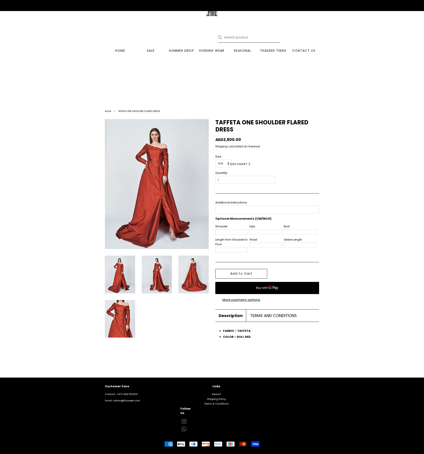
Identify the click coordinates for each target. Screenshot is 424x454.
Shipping (221, 146)
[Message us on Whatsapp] (184, 430)
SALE (151, 50)
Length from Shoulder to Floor (231, 242)
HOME (120, 50)
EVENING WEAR (212, 50)
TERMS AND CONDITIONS (273, 315)
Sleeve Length (293, 239)
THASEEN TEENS (273, 50)
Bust (287, 226)
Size (218, 156)
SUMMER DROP (181, 50)
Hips (252, 226)
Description (231, 315)
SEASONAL (242, 50)
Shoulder (221, 226)
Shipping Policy (216, 399)
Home (108, 111)
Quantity (221, 173)
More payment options (241, 299)
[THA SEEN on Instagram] (184, 422)
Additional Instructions (231, 202)
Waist (253, 239)
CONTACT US (303, 50)
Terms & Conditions (216, 403)
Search (216, 394)
